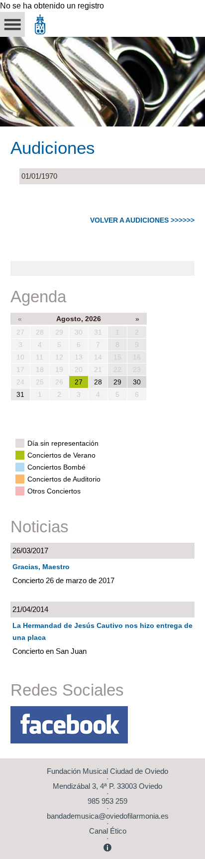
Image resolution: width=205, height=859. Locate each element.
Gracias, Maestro (41, 567)
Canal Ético (107, 831)
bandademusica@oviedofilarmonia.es (108, 816)
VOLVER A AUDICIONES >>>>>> (142, 220)
